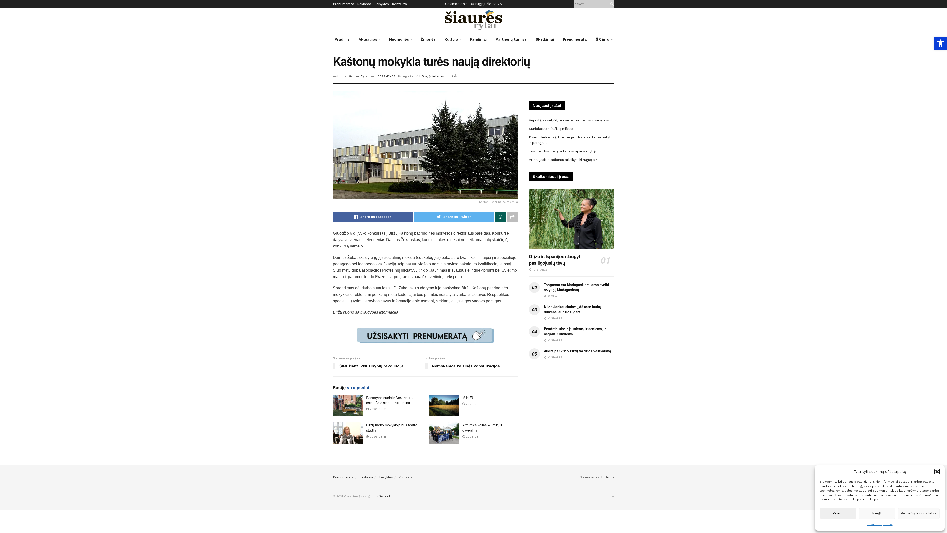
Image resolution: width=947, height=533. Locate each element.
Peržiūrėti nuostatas (919, 513)
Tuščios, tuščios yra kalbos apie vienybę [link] (562, 151)
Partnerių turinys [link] (511, 39)
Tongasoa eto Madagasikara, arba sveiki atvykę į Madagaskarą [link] (576, 287)
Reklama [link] (364, 4)
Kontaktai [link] (400, 4)
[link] (940, 43)
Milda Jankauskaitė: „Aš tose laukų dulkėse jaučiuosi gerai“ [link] (572, 309)
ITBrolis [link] (607, 477)
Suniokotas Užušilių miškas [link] (551, 129)
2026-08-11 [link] (473, 404)
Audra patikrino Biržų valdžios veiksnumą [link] (577, 350)
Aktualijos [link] (368, 39)
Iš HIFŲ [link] (468, 397)
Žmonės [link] (428, 39)
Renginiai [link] (478, 39)
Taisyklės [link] (381, 4)
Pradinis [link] (342, 39)
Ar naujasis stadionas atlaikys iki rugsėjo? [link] (563, 160)
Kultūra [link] (451, 39)
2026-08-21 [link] (378, 409)
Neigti (877, 513)
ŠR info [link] (602, 39)
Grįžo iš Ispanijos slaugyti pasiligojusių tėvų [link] (555, 259)
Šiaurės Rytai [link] (358, 76)
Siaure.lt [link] (385, 496)
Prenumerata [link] (343, 4)
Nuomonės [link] (399, 39)
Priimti (838, 513)
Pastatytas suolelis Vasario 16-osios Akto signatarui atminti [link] (390, 400)
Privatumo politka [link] (880, 524)
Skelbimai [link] (545, 39)
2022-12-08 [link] (386, 76)
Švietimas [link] (436, 76)
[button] (937, 471)
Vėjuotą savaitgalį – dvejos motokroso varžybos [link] (569, 120)
